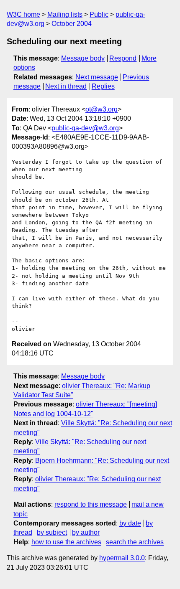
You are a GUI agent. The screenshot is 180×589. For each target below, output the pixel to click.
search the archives (135, 542)
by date (130, 523)
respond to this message (90, 504)
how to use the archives (66, 542)
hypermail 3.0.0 (122, 557)
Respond (122, 58)
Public (99, 14)
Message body (83, 58)
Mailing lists (64, 14)
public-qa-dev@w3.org (85, 128)
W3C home (23, 14)
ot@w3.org (101, 109)
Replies (103, 86)
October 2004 (71, 23)
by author (86, 532)
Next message (96, 77)
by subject (52, 532)
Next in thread (66, 86)
